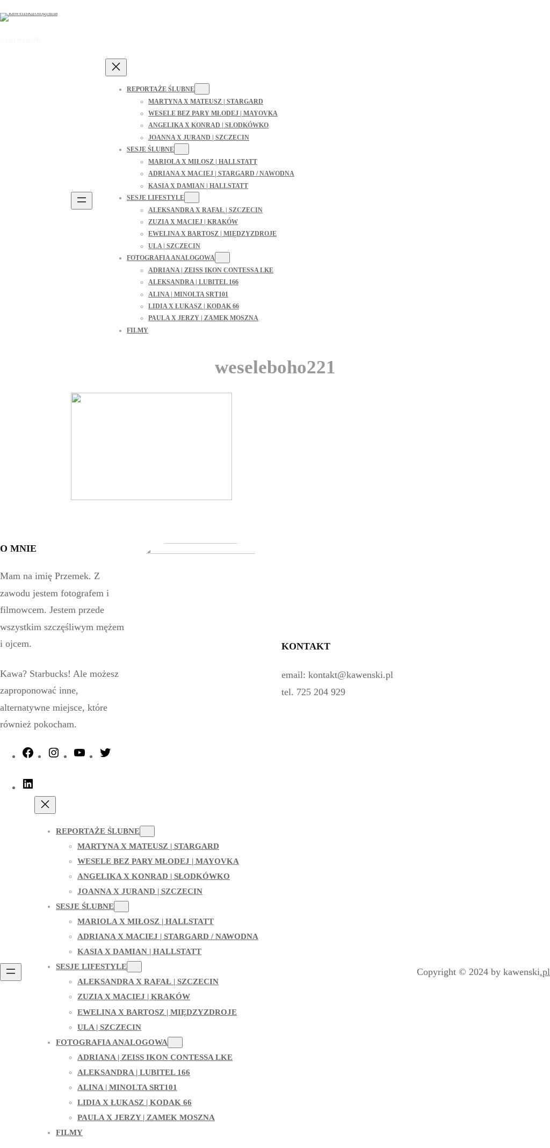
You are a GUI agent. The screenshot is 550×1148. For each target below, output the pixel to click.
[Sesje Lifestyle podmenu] (191, 197)
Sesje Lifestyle (155, 197)
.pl (545, 971)
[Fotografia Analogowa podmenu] (222, 257)
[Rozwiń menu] (81, 201)
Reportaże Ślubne (160, 89)
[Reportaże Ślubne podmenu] (201, 89)
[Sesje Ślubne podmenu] (181, 149)
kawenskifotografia (110, 16)
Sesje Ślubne (150, 149)
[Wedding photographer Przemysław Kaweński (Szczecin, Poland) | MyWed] (456, 701)
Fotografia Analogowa (171, 258)
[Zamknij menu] (116, 67)
